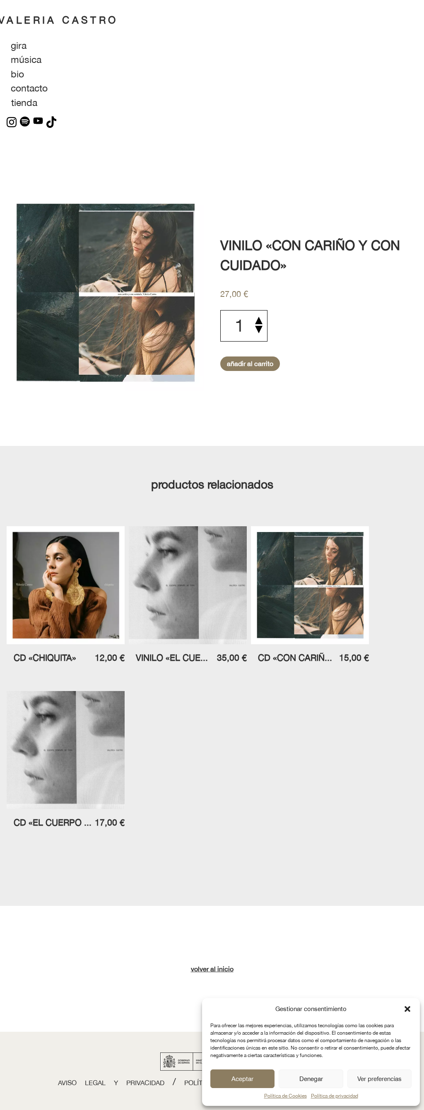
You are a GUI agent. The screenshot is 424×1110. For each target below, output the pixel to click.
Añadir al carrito (250, 363)
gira (18, 45)
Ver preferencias (379, 1078)
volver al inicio (212, 969)
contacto (29, 88)
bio (17, 73)
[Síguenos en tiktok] (49, 122)
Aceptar (242, 1078)
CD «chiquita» (45, 657)
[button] (407, 1009)
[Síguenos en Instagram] (12, 122)
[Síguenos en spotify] (23, 122)
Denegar (311, 1078)
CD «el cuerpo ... (53, 822)
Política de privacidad (334, 1096)
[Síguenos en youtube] (36, 122)
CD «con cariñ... (295, 657)
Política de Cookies (285, 1096)
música (26, 59)
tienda (24, 102)
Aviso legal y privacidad (111, 1082)
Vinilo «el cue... (172, 657)
